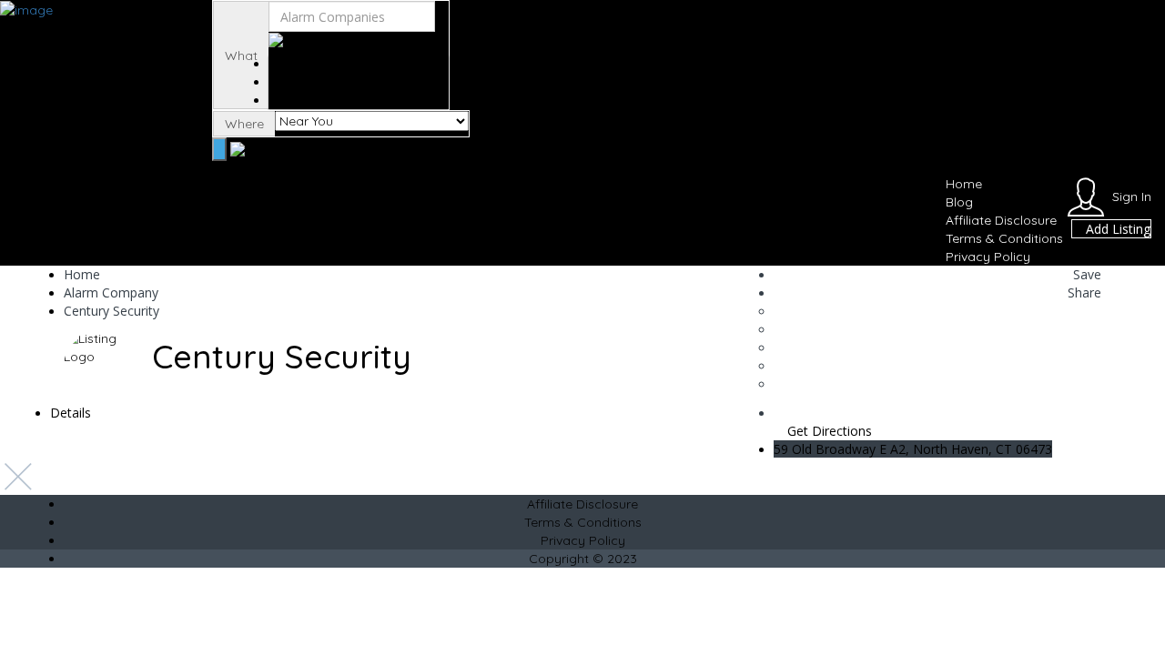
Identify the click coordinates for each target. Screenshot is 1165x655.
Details (70, 412)
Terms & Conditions (1004, 238)
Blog (959, 202)
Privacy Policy (988, 256)
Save (1085, 274)
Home (964, 184)
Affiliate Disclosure (1001, 220)
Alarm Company (111, 292)
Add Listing (1116, 228)
